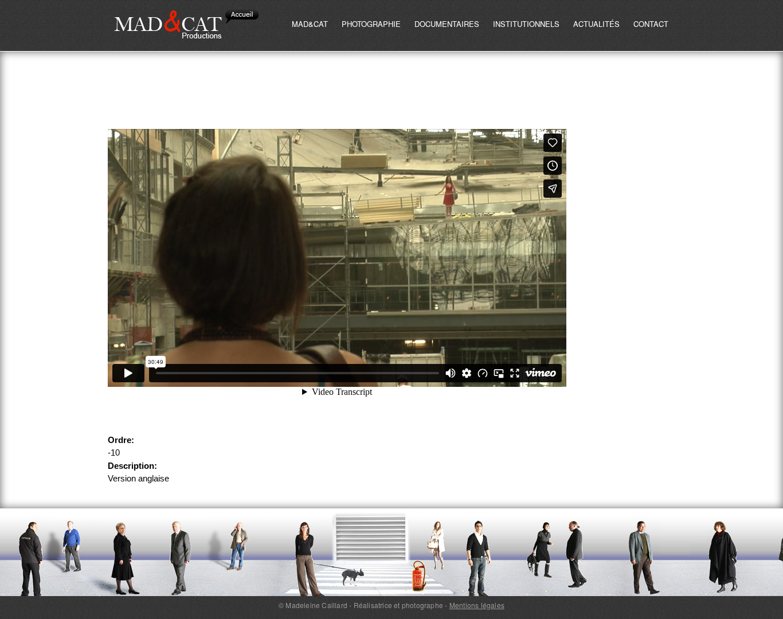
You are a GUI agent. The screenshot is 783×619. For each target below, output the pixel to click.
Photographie (371, 23)
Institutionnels (526, 23)
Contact (650, 23)
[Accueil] (188, 25)
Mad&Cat (310, 23)
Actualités (596, 23)
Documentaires (446, 23)
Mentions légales (476, 605)
